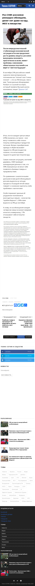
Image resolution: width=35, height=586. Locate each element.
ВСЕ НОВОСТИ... (6, 375)
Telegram (4, 519)
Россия (19, 472)
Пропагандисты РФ (17, 483)
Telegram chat (6, 521)
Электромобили (14, 501)
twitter (18, 355)
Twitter (3, 516)
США (12, 477)
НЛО (28, 498)
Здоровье (16, 498)
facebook (21, 336)
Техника (28, 483)
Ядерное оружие (7, 492)
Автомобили (12, 495)
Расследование (22, 480)
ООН (23, 486)
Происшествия (6, 480)
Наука (9, 486)
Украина (12, 472)
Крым (30, 477)
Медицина (22, 495)
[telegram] (33, 1)
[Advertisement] (17, 120)
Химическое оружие (20, 492)
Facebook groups (6, 514)
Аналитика (5, 477)
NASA (22, 498)
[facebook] (29, 1)
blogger (28, 336)
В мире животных (27, 501)
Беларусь (17, 486)
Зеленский (15, 489)
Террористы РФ (13, 474)
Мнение (24, 477)
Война (4, 474)
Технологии (5, 489)
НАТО (3, 486)
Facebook (4, 512)
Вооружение (5, 483)
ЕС (21, 489)
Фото (31, 480)
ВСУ (14, 480)
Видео (26, 472)
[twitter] (31, 1)
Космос (4, 495)
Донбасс (22, 474)
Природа (4, 501)
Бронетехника (6, 498)
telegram (18, 360)
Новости (4, 472)
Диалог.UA (23, 89)
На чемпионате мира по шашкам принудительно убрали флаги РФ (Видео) (20, 458)
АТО (18, 477)
